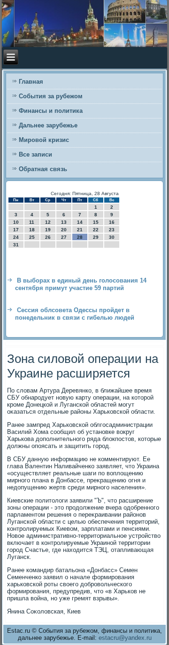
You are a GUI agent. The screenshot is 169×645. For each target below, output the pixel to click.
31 (16, 244)
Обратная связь (43, 169)
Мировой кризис (44, 139)
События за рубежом (51, 96)
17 (16, 229)
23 (112, 229)
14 (80, 222)
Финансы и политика (51, 110)
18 (32, 229)
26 (48, 237)
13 (64, 222)
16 (112, 222)
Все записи (35, 154)
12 (48, 222)
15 (96, 222)
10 (16, 222)
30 (112, 237)
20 (64, 229)
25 (32, 237)
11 (31, 222)
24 (16, 237)
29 (96, 237)
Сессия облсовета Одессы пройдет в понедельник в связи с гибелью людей (74, 314)
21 (80, 229)
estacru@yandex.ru (125, 637)
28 (80, 237)
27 (64, 237)
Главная (31, 81)
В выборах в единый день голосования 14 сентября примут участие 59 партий (80, 284)
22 (96, 229)
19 (48, 229)
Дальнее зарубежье (48, 125)
